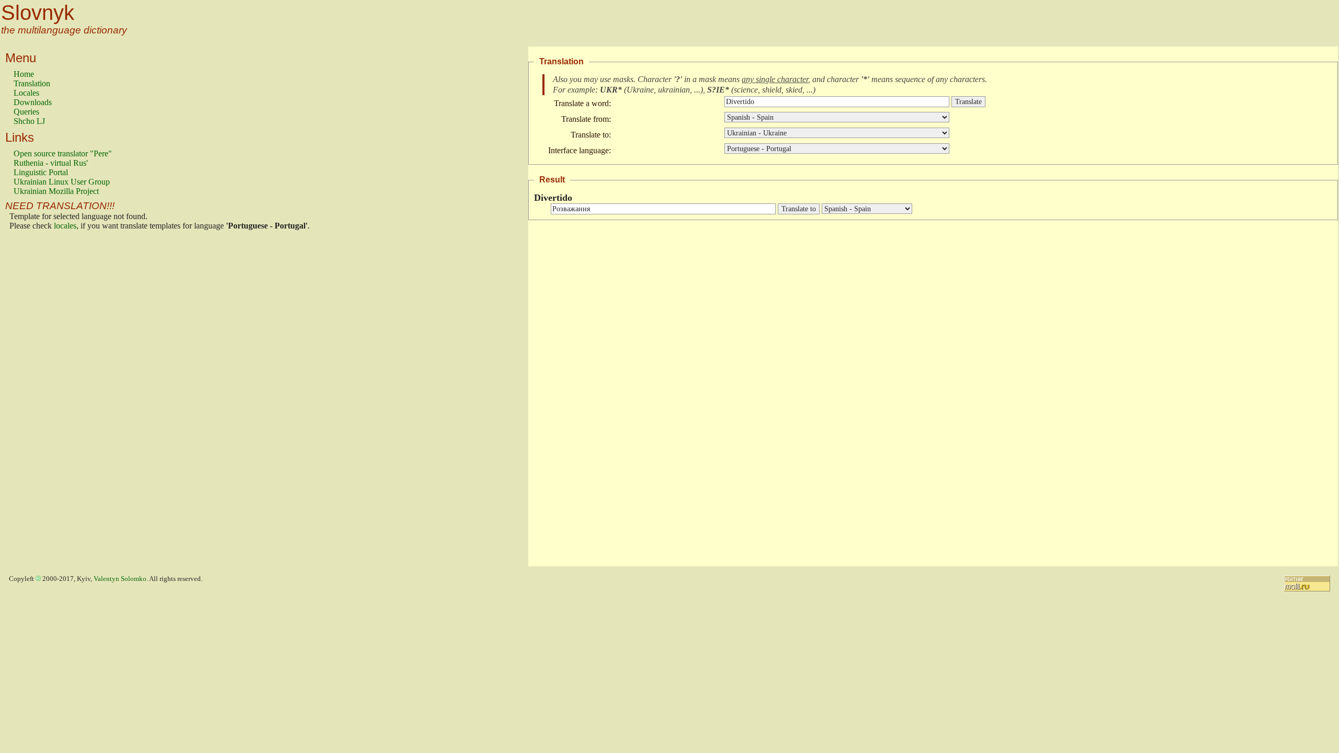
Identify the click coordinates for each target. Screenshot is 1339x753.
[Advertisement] (55, 401)
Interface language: (579, 150)
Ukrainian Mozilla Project (56, 191)
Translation (32, 83)
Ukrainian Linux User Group (62, 181)
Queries (26, 111)
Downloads (33, 102)
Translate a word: (582, 103)
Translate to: (591, 134)
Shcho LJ (29, 121)
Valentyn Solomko (120, 579)
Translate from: (586, 119)
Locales (26, 92)
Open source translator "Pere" (63, 153)
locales (65, 225)
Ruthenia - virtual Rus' (51, 162)
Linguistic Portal (41, 172)
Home (24, 74)
